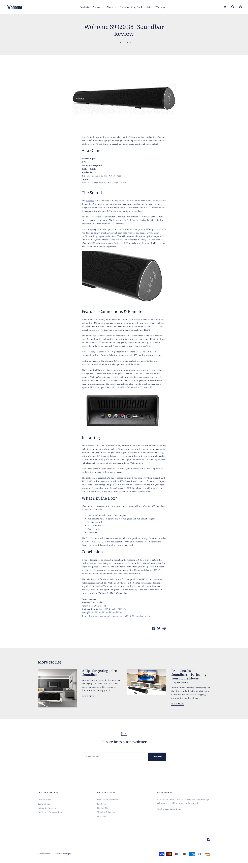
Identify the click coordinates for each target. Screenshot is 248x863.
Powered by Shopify (63, 853)
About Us (111, 7)
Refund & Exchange (47, 808)
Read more (88, 696)
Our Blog (101, 816)
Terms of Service (45, 804)
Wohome (14, 6)
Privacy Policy (44, 800)
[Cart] (240, 7)
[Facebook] (208, 840)
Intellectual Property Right (50, 812)
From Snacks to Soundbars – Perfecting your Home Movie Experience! (188, 676)
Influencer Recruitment (108, 800)
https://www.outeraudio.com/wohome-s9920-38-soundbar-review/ (120, 616)
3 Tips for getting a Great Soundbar (101, 672)
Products (84, 7)
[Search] (233, 7)
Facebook (101, 804)
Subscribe (157, 757)
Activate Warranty (156, 7)
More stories (50, 662)
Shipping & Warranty (107, 812)
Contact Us (97, 7)
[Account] (225, 7)
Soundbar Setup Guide (131, 7)
